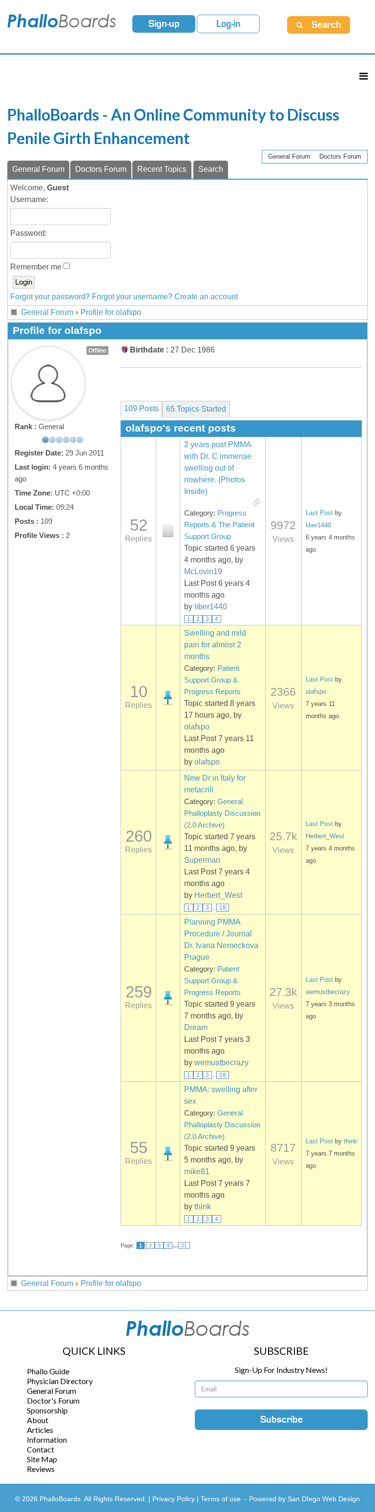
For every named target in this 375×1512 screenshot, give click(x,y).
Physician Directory (60, 1381)
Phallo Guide (48, 1371)
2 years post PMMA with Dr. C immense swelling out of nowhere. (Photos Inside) (217, 468)
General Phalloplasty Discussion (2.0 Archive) (222, 813)
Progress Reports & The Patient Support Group (219, 524)
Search (210, 169)
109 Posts (141, 408)
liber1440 (210, 606)
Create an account (206, 296)
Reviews (41, 1468)
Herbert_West (218, 895)
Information (47, 1439)
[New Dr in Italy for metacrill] (168, 842)
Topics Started (196, 409)
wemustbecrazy (221, 1062)
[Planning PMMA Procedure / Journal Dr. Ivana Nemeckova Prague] (168, 998)
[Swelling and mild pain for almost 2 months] (168, 697)
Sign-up (164, 24)
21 (184, 1245)
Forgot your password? (50, 296)
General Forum (289, 156)
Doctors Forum (340, 156)
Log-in (228, 24)
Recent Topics (162, 169)
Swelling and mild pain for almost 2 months (215, 645)
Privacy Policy (174, 1499)
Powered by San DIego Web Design (304, 1499)
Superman (202, 860)
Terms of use (221, 1499)
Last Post (319, 513)
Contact (40, 1449)
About (37, 1420)
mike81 (196, 1171)
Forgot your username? (132, 296)
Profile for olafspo (111, 312)
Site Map (42, 1459)
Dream (196, 1027)
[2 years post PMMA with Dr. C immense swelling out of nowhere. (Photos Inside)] (168, 531)
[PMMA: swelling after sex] (168, 1153)
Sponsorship (47, 1410)
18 (222, 907)
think (202, 1206)
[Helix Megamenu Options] (363, 76)
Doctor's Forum (53, 1400)
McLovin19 (203, 571)
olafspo (196, 727)
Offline (97, 350)
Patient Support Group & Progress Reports (212, 680)
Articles (40, 1429)
